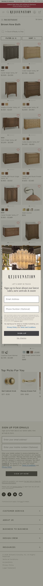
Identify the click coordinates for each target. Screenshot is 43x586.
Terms (21, 321)
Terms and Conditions (28, 327)
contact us (16, 321)
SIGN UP (21, 333)
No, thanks (21, 338)
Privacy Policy (12, 327)
